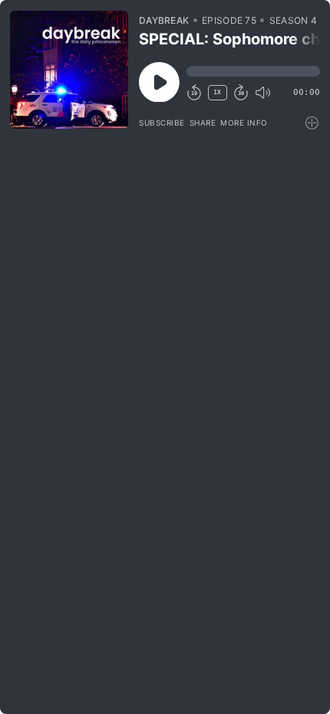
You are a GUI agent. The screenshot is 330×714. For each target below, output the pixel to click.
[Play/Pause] (69, 69)
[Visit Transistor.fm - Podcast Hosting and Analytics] (312, 122)
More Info (244, 122)
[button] (253, 71)
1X (217, 92)
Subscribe (162, 122)
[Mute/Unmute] (262, 93)
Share (203, 122)
